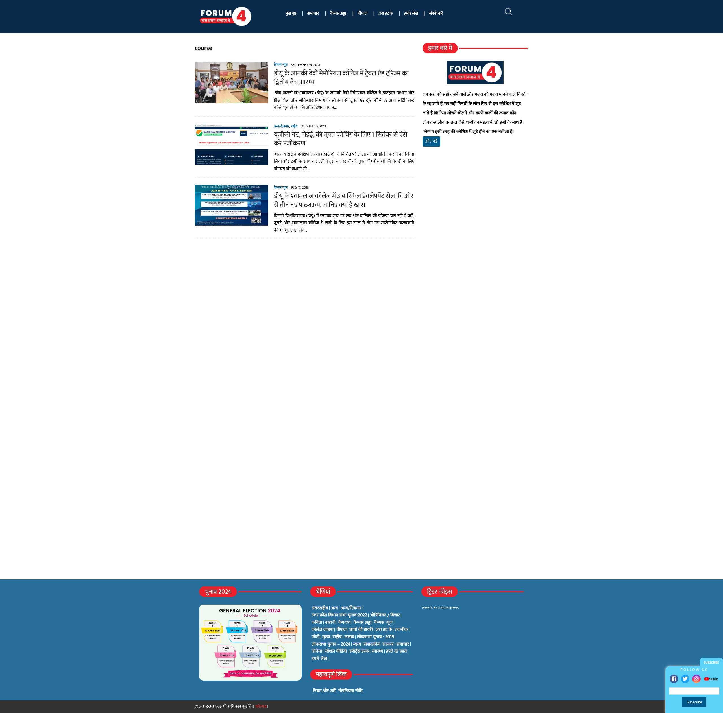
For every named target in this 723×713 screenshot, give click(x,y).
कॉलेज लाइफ (322, 629)
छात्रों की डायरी (361, 629)
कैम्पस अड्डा (338, 13)
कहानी (330, 622)
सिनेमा (317, 651)
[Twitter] (685, 679)
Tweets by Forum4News (440, 607)
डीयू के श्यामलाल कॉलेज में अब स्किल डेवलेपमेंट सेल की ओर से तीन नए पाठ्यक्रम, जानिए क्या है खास (343, 200)
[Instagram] (696, 679)
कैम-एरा (344, 622)
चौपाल (362, 13)
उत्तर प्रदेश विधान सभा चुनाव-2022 (339, 615)
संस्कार (388, 644)
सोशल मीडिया (336, 651)
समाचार (313, 13)
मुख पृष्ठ (291, 13)
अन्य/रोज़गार (281, 126)
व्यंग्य (357, 644)
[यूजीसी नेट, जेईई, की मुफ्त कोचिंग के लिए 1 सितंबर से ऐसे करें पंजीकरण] (231, 161)
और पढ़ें (431, 141)
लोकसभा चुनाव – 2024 (331, 644)
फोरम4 (261, 706)
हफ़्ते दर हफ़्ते (396, 651)
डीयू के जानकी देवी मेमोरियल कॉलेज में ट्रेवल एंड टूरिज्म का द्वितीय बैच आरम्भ (341, 78)
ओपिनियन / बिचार (385, 615)
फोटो (315, 637)
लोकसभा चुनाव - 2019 (375, 637)
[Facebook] (674, 679)
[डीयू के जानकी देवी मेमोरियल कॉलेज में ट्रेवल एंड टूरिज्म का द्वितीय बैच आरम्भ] (231, 100)
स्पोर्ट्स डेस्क (359, 651)
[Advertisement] (475, 217)
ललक (349, 637)
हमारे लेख (411, 13)
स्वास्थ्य (377, 651)
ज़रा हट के (385, 13)
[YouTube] (711, 678)
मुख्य (326, 637)
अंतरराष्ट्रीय (320, 608)
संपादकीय (372, 644)
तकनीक (401, 629)
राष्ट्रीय (294, 126)
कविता (317, 622)
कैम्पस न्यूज (281, 64)
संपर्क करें (436, 13)
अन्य (334, 608)
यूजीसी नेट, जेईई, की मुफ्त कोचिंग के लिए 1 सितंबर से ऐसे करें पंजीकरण (340, 139)
